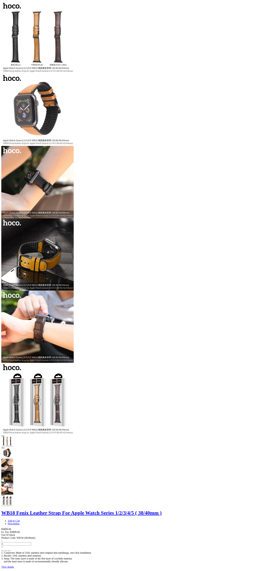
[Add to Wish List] (6, 550)
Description (13, 523)
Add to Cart (14, 520)
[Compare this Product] (9, 550)
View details (7, 567)
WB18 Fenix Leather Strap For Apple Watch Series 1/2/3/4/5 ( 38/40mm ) (81, 513)
